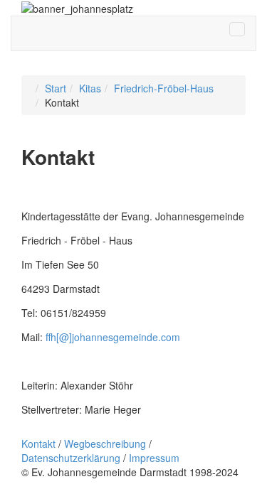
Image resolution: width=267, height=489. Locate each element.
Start (55, 88)
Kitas (90, 88)
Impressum (154, 458)
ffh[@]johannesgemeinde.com (113, 337)
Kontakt (38, 443)
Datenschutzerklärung (70, 458)
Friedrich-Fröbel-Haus (164, 88)
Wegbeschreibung (105, 443)
